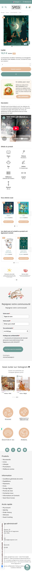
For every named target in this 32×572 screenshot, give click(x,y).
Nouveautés (7, 459)
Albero (8, 215)
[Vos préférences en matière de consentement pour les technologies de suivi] (1, 429)
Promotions (7, 466)
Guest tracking (8, 517)
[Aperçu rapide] (13, 207)
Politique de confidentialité (8, 566)
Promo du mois (8, 491)
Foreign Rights (7, 488)
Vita (23, 215)
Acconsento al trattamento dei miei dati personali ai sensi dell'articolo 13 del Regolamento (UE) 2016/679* (15, 340)
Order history (7, 512)
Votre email (6, 321)
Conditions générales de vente (13, 479)
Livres (5, 462)
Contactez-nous (8, 493)
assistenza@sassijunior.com (9, 540)
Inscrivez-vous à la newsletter (13, 349)
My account (6, 507)
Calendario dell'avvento (23, 251)
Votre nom (6, 313)
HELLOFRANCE (23, 96)
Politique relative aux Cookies (23, 566)
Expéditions (7, 481)
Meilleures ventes (8, 469)
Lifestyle (5, 464)
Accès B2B (5, 547)
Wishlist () (27, 2)
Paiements (6, 483)
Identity (5, 510)
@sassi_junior (19, 372)
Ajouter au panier (16, 69)
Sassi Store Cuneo (9, 498)
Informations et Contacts (11, 495)
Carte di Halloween (8, 251)
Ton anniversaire (8, 328)
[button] (13, 46)
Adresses (6, 515)
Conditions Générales (16, 567)
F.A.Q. (4, 486)
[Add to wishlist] (16, 74)
